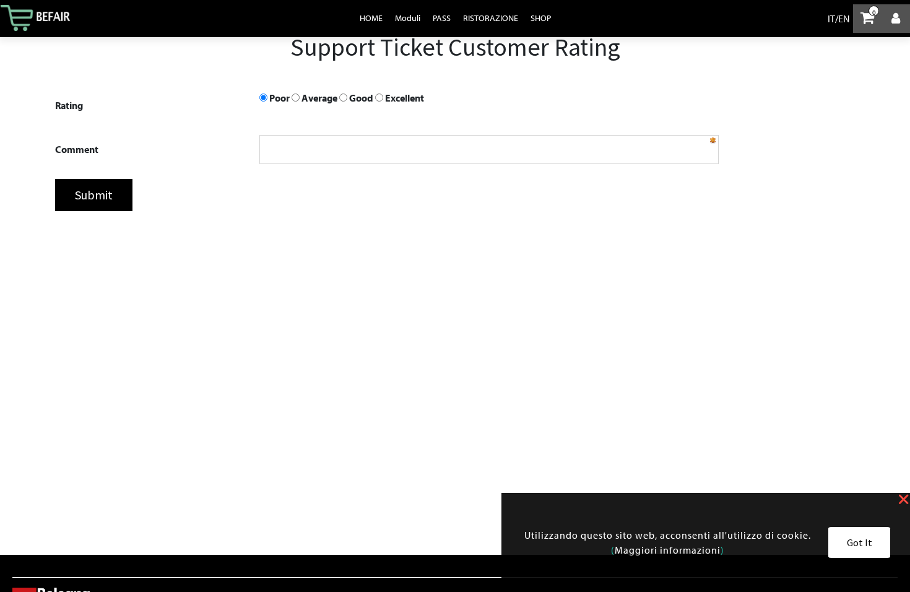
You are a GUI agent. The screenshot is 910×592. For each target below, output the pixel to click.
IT (831, 18)
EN (844, 18)
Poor (278, 98)
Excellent (403, 98)
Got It (859, 542)
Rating (69, 105)
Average (318, 98)
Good (360, 98)
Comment (76, 149)
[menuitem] (371, 18)
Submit (94, 194)
